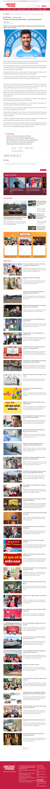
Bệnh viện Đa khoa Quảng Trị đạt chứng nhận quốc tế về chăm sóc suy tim (34, 430)
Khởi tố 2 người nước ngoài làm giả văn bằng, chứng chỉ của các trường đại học (34, 762)
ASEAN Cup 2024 (29, 148)
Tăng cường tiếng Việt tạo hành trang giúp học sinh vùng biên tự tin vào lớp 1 (34, 651)
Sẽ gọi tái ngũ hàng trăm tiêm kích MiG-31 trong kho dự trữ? (41, 203)
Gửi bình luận (43, 170)
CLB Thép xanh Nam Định (17, 151)
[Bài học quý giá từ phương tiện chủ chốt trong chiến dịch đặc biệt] (32, 228)
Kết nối (28, 9)
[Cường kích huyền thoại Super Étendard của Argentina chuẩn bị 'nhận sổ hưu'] (12, 297)
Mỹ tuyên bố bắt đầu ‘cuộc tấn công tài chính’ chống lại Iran (34, 527)
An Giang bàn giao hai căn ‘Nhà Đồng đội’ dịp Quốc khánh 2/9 (33, 320)
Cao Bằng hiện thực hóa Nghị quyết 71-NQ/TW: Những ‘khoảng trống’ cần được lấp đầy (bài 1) (34, 693)
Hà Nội (20, 148)
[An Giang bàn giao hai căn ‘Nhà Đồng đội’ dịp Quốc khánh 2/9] (12, 325)
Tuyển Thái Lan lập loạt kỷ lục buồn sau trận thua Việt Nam (16, 189)
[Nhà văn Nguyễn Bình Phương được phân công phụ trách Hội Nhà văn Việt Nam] (12, 421)
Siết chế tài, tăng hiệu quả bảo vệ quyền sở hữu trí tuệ (34, 375)
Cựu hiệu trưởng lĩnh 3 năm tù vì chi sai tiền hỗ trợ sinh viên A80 (34, 776)
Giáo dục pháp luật (21, 9)
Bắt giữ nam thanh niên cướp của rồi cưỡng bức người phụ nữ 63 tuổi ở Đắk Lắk (34, 306)
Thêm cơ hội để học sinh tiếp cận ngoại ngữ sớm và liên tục (34, 679)
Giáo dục (9, 9)
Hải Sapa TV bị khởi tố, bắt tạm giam (31, 277)
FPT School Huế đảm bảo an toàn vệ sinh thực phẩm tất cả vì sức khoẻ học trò (34, 264)
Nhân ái (44, 9)
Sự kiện (7, 14)
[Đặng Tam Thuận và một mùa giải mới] (34, 182)
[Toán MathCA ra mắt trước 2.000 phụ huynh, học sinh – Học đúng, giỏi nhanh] (12, 352)
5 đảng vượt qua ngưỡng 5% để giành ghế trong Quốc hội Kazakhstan (39, 258)
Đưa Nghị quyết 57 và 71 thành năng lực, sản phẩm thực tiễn (33, 333)
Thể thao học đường (17, 17)
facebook (11, 155)
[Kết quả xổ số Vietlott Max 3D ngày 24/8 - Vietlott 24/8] (12, 394)
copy (20, 155)
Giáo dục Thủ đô (44, 6)
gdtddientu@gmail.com (35, 1)
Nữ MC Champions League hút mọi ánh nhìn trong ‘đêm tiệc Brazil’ (33, 734)
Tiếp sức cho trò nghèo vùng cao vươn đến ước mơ (34, 596)
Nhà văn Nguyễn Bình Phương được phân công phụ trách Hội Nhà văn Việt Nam (34, 416)
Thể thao (8, 17)
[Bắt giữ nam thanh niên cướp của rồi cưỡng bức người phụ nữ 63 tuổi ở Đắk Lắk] (12, 311)
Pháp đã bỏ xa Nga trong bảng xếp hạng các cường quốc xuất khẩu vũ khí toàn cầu (33, 444)
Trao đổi (33, 9)
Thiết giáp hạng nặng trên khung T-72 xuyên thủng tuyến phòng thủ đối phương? (14, 218)
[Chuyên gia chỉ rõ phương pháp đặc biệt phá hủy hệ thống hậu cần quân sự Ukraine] (12, 366)
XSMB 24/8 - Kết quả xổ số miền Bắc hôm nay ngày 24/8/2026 (34, 403)
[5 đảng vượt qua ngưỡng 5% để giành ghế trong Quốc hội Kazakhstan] (39, 246)
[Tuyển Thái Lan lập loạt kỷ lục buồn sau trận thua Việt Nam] (17, 182)
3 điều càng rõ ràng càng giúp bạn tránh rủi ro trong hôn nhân (34, 748)
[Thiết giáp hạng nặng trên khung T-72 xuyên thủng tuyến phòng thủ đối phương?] (15, 208)
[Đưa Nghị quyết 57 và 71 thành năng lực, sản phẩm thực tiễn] (12, 338)
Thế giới (4, 220)
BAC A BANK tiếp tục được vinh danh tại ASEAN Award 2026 (34, 610)
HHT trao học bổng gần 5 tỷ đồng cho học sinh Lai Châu (34, 624)
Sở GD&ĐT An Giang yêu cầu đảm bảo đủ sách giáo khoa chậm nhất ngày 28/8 (34, 458)
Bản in (17, 155)
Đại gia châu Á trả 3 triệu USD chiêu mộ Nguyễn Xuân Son (20, 138)
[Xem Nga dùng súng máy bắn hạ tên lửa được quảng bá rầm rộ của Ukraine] (25, 246)
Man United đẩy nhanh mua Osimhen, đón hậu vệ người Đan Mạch (22, 140)
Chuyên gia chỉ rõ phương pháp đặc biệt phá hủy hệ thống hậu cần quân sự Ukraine (34, 361)
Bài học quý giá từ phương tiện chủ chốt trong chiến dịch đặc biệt (41, 229)
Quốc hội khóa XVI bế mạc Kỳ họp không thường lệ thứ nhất (34, 513)
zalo (14, 155)
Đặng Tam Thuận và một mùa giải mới (34, 189)
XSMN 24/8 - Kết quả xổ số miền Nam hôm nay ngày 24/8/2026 (34, 555)
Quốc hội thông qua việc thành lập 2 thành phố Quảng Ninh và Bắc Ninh (34, 499)
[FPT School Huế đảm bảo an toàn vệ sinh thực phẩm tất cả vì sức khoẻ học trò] (12, 269)
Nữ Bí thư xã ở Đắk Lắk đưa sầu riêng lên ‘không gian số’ (34, 582)
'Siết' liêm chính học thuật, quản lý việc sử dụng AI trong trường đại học (34, 706)
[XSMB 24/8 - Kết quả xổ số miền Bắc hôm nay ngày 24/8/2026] (12, 407)
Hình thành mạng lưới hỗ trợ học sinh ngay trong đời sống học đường (35, 568)
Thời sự (14, 9)
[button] (46, 246)
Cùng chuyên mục (11, 175)
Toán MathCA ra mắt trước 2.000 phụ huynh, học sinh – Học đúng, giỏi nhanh (34, 347)
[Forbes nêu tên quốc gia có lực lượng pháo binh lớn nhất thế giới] (32, 216)
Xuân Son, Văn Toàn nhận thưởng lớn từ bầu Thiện (18, 136)
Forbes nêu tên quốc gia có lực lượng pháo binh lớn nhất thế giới (41, 216)
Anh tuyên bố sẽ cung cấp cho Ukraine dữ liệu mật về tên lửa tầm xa (34, 637)
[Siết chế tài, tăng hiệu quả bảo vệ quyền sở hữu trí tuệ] (12, 380)
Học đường (39, 9)
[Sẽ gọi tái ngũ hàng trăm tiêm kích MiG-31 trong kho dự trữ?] (32, 203)
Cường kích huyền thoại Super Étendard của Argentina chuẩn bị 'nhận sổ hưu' (33, 292)
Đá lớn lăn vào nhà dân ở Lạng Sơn (31, 664)
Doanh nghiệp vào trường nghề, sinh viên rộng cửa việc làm (34, 485)
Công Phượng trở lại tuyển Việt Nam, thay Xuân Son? (19, 144)
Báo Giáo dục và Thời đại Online (11, 5)
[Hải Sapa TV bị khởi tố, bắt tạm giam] (12, 283)
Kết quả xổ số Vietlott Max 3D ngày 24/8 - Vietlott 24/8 (33, 389)
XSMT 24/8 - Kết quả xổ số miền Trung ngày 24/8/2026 (33, 541)
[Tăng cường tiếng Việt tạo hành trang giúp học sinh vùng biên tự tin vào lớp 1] (10, 246)
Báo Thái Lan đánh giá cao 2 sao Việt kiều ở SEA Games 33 (20, 142)
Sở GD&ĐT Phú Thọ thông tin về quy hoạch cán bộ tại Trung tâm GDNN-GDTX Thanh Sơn (34, 472)
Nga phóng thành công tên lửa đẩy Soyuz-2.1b (34, 720)
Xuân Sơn (14, 148)
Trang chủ (4, 9)
